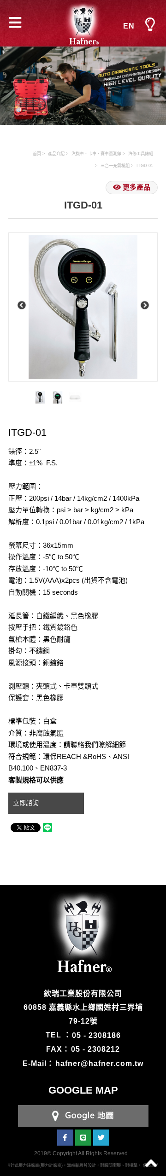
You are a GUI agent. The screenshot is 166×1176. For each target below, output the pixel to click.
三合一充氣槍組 (115, 165)
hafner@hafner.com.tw (99, 1063)
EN (129, 26)
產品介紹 (56, 153)
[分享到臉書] (65, 1138)
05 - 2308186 (96, 1035)
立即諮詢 (27, 802)
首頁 (37, 153)
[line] (83, 1138)
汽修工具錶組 (140, 153)
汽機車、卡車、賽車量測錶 (96, 153)
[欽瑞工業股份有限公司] (83, 23)
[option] (83, 307)
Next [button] (144, 305)
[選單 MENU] (150, 25)
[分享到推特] (101, 1138)
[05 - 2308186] (83, 1115)
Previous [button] (21, 305)
